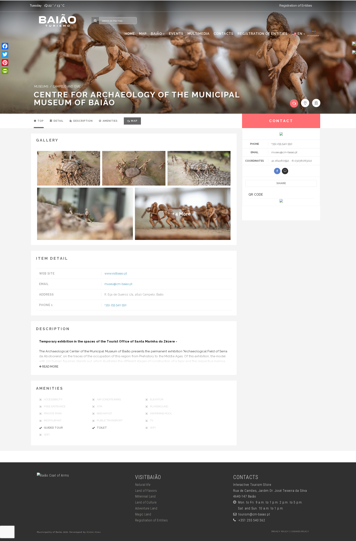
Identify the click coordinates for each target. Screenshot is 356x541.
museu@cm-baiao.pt (118, 284)
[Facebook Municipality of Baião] (354, 43)
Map (134, 120)
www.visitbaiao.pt (115, 273)
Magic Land (143, 514)
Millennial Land (145, 496)
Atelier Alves (94, 532)
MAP (143, 34)
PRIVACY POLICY (280, 531)
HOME (130, 34)
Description (83, 120)
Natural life (143, 485)
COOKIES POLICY (300, 531)
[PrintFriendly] (5, 71)
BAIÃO (156, 34)
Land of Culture (146, 502)
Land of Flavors (146, 491)
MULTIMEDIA (198, 34)
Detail (58, 120)
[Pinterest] (5, 62)
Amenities (110, 120)
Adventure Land (146, 508)
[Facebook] (5, 46)
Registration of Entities (295, 5)
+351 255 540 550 (115, 305)
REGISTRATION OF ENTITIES (263, 34)
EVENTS (176, 34)
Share (281, 183)
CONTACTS (223, 34)
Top (40, 120)
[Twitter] (5, 54)
